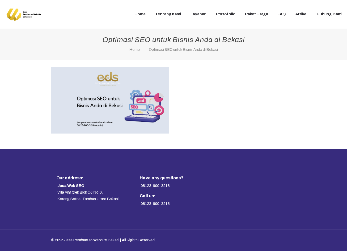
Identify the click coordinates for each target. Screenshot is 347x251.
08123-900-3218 (155, 186)
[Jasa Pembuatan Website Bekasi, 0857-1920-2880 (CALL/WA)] (23, 14)
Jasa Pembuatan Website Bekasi (91, 240)
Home (134, 50)
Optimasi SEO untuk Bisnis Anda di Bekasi (183, 50)
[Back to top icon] (287, 240)
